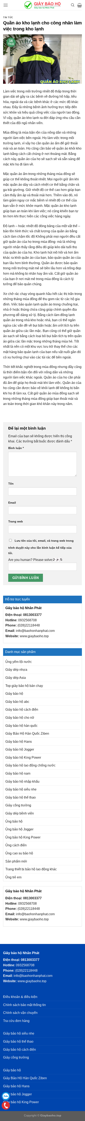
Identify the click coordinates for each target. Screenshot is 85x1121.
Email (12, 502)
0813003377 (32, 615)
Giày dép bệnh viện (19, 813)
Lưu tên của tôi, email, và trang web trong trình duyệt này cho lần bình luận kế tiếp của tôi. (41, 547)
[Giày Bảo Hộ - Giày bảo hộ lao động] (42, 5)
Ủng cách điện (16, 845)
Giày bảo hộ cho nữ (19, 717)
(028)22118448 (29, 625)
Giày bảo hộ (14, 693)
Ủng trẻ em (13, 877)
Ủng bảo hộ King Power (22, 837)
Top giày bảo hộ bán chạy (24, 685)
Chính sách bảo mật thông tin (24, 1005)
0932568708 (27, 620)
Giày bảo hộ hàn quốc (21, 725)
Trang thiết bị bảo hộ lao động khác (31, 869)
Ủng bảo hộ (13, 821)
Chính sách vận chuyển (20, 1012)
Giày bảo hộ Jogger (19, 749)
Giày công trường (18, 805)
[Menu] (5, 5)
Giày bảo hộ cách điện (21, 709)
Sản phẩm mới (16, 861)
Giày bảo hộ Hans (18, 741)
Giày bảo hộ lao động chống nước (30, 765)
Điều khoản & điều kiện (20, 997)
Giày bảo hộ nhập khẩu (22, 781)
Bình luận (16, 448)
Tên (11, 483)
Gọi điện (5, 1105)
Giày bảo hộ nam (17, 773)
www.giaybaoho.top (34, 636)
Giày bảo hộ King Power (23, 757)
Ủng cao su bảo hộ (19, 853)
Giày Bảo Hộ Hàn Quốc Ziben (27, 733)
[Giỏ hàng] (79, 5)
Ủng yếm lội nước (18, 661)
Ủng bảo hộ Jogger (19, 829)
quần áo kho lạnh (26, 118)
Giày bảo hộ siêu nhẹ (21, 789)
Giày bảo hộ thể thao (20, 797)
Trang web (15, 521)
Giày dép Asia (15, 677)
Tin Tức (8, 17)
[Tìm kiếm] (72, 5)
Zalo (6, 1096)
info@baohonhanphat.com (35, 630)
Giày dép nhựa (16, 669)
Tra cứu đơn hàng (16, 1021)
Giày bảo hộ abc (17, 701)
